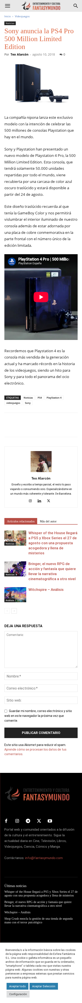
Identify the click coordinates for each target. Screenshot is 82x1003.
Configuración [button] (18, 994)
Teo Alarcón (19, 54)
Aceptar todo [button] (17, 986)
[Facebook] (8, 428)
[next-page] (14, 611)
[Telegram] (49, 428)
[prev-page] (7, 611)
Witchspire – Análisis (46, 589)
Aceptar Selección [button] (43, 986)
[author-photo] (41, 472)
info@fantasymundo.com (44, 858)
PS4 (40, 397)
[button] (7, 6)
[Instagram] (31, 501)
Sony (28, 402)
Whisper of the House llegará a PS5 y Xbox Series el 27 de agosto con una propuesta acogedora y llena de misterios (52, 543)
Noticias (10, 23)
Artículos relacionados (21, 521)
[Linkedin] (41, 501)
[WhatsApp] (39, 428)
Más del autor (48, 521)
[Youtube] (49, 821)
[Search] (76, 6)
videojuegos (13, 402)
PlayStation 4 (54, 397)
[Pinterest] (28, 428)
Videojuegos (22, 16)
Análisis (10, 600)
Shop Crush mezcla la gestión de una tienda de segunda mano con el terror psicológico (38, 920)
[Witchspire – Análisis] (15, 594)
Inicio (7, 16)
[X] (18, 428)
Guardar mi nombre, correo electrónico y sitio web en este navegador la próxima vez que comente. (38, 715)
